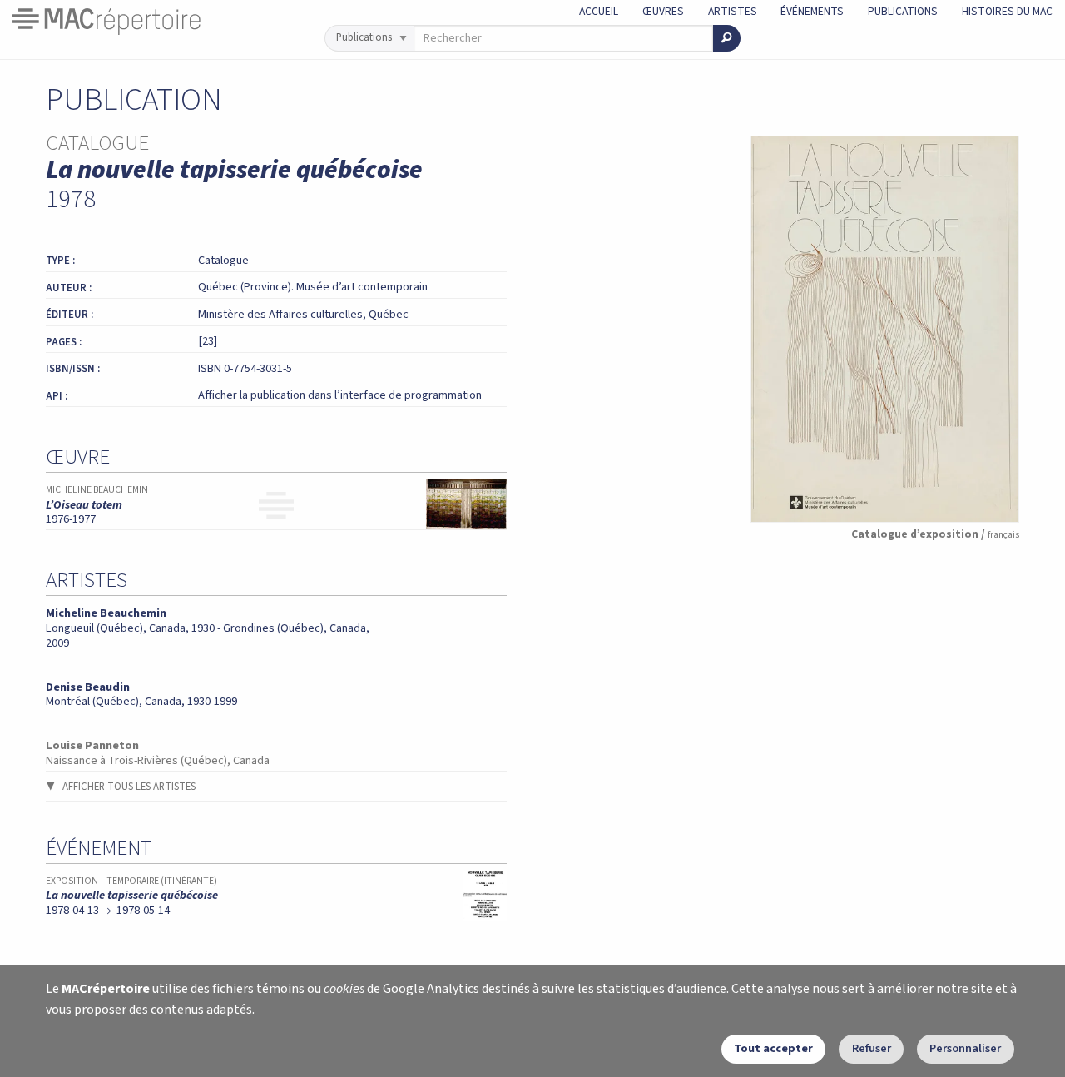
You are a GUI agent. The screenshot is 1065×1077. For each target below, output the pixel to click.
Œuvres (663, 11)
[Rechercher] (727, 38)
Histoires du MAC (1007, 11)
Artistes (732, 11)
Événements (812, 11)
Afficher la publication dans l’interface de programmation (340, 395)
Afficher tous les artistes (129, 786)
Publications (903, 11)
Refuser (871, 1048)
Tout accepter (773, 1048)
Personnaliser (965, 1048)
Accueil (598, 11)
